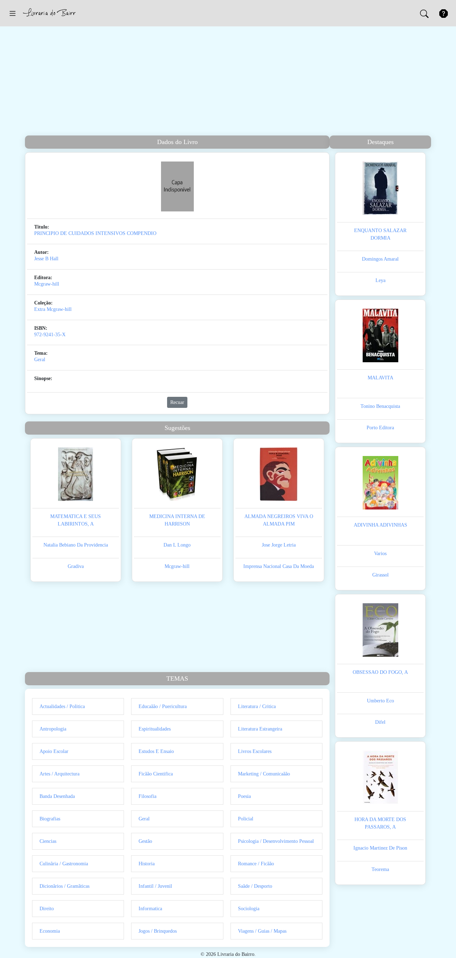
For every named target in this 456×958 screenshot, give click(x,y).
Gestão (145, 841)
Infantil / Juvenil (155, 886)
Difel (380, 722)
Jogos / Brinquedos (158, 931)
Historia (147, 863)
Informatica (150, 908)
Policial (245, 818)
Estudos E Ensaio (156, 751)
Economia (50, 931)
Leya (380, 280)
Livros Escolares (254, 751)
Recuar (177, 402)
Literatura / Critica (257, 706)
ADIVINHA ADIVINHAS (380, 525)
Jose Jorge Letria (279, 545)
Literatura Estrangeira (260, 729)
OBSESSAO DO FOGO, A (380, 672)
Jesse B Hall (46, 258)
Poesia (244, 796)
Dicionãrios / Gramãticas (64, 886)
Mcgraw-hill (46, 284)
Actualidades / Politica (62, 706)
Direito (47, 908)
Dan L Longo (177, 545)
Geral (39, 359)
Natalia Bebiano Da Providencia (75, 545)
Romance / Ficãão (256, 863)
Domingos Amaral (380, 259)
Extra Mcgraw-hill (53, 309)
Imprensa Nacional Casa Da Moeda (278, 566)
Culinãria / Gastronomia (64, 863)
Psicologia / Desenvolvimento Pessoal (276, 841)
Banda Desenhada (57, 796)
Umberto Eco (380, 700)
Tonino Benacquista (380, 406)
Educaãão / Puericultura (163, 706)
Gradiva (76, 566)
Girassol (380, 575)
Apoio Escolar (54, 751)
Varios (380, 553)
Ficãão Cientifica (156, 774)
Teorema (380, 869)
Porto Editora (380, 427)
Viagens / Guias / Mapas (262, 931)
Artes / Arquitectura (59, 774)
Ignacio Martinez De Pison (380, 848)
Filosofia (147, 796)
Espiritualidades (155, 729)
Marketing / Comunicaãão (264, 774)
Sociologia (248, 908)
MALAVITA (380, 377)
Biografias (50, 818)
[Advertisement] (228, 82)
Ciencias (48, 841)
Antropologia (53, 729)
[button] (12, 13)
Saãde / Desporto (255, 886)
